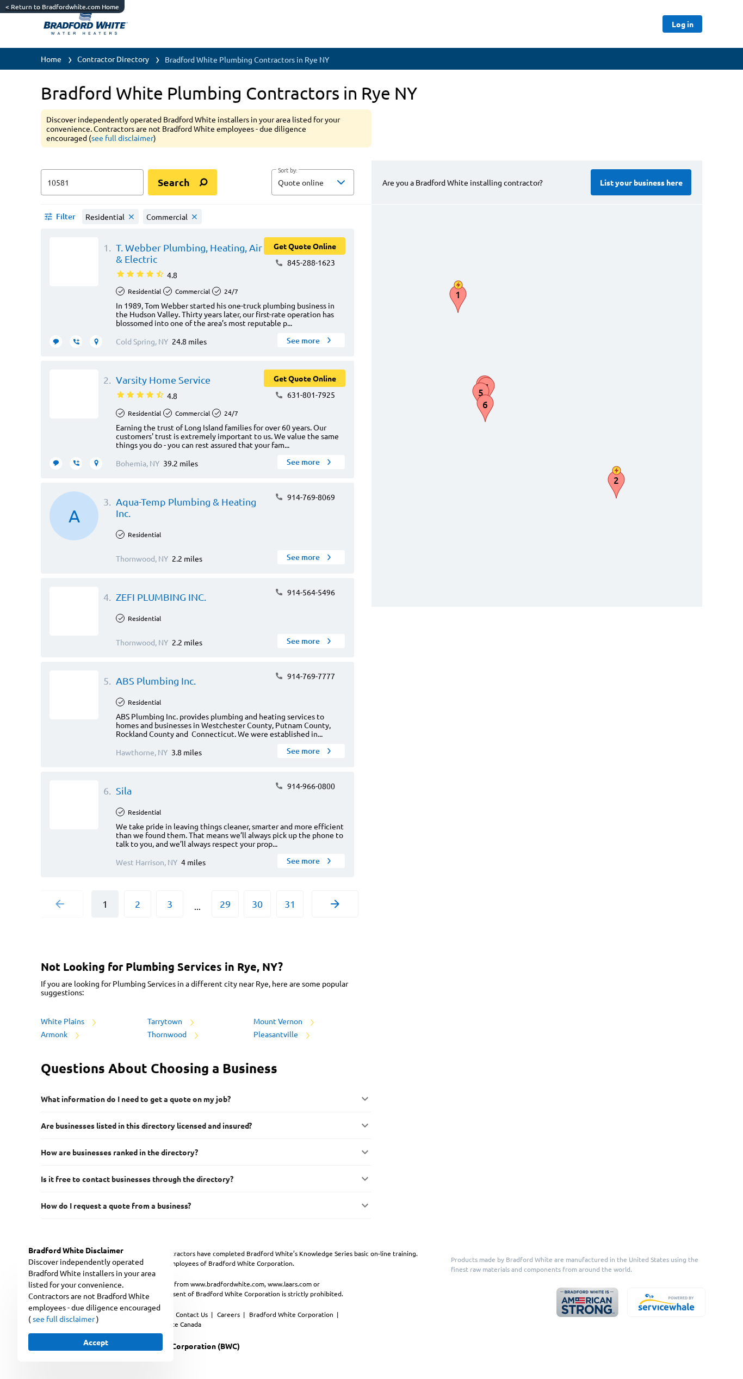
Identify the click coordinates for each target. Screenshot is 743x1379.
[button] (312, 182)
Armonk (55, 1034)
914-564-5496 (310, 592)
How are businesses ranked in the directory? (119, 1152)
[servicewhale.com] (666, 1302)
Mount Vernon (278, 1021)
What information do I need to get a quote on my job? (136, 1099)
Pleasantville (276, 1034)
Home (51, 59)
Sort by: (287, 170)
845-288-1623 (310, 262)
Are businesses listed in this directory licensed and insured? (146, 1125)
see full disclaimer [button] (122, 138)
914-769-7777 (310, 676)
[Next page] (335, 904)
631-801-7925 (310, 394)
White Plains (63, 1021)
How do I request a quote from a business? (116, 1205)
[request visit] (96, 341)
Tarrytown (165, 1021)
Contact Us (192, 1314)
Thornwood (167, 1034)
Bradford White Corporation (292, 1314)
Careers (229, 1314)
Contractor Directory (113, 59)
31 (289, 903)
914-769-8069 (310, 497)
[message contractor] (55, 341)
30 (257, 903)
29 (225, 903)
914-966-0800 (310, 786)
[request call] (76, 341)
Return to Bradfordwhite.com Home (62, 6)
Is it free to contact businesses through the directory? (137, 1179)
